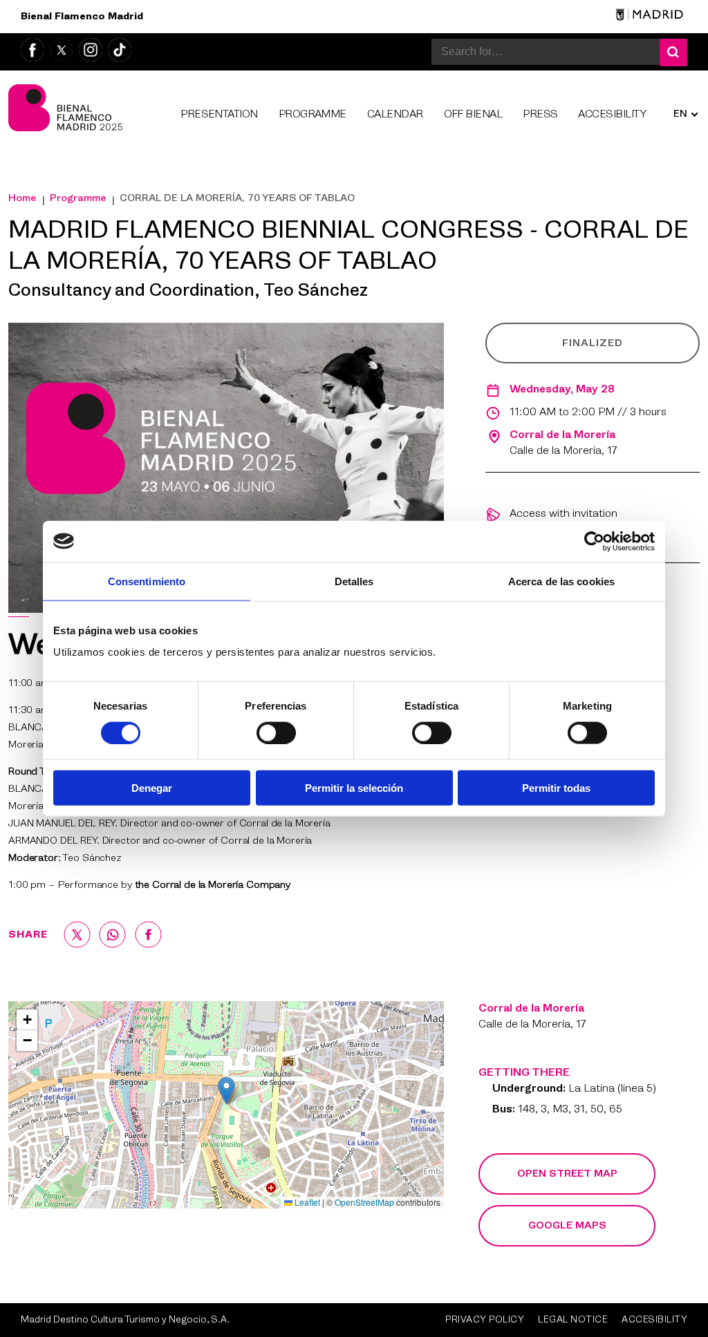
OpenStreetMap (364, 1202)
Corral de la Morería (562, 435)
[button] (226, 1091)
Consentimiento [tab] (146, 581)
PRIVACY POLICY (484, 1320)
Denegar (151, 788)
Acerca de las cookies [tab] (561, 581)
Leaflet (306, 1202)
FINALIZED (592, 343)
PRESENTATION (219, 115)
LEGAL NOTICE (573, 1320)
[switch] (276, 732)
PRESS (540, 115)
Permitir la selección (354, 788)
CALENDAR (395, 115)
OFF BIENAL (473, 115)
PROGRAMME (312, 115)
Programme (78, 198)
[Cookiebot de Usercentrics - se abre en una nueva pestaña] (594, 541)
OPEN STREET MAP (567, 1174)
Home (22, 198)
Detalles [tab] (354, 581)
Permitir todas (556, 788)
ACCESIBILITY (612, 115)
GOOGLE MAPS (567, 1226)
